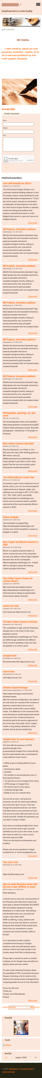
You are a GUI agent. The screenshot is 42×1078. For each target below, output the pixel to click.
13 (16, 1009)
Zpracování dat (8, 1072)
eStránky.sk (13, 1069)
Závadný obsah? (27, 1069)
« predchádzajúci (9, 1007)
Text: (4, 135)
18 (33, 1009)
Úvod (3, 29)
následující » (35, 1007)
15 (23, 1009)
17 (30, 1009)
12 (12, 1009)
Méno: (5, 120)
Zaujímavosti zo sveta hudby (17, 11)
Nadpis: (5, 128)
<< (6, 1057)
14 (19, 1009)
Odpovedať (32, 223)
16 (26, 1009)
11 (9, 1009)
